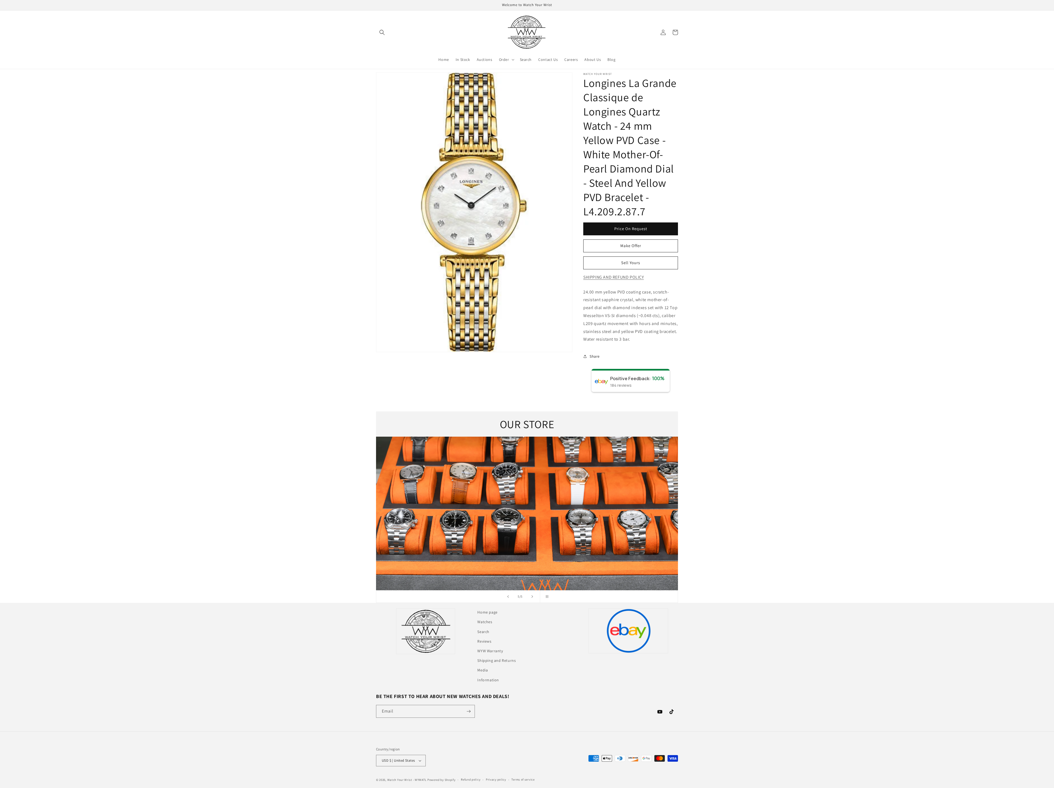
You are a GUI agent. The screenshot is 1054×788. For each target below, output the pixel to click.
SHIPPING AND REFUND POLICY (613, 277)
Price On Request (630, 228)
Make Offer (630, 245)
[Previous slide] (508, 597)
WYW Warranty (490, 650)
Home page (487, 612)
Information (488, 679)
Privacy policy (496, 779)
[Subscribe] (468, 711)
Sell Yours (630, 262)
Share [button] (595, 356)
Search (483, 631)
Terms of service (522, 779)
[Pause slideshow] (546, 597)
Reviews (484, 641)
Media (482, 670)
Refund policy (470, 779)
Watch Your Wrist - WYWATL (407, 780)
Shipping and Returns (496, 660)
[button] (382, 32)
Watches (484, 621)
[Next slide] (532, 597)
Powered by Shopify (441, 780)
